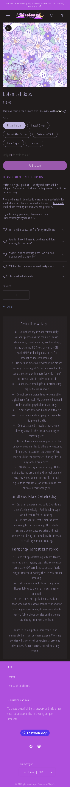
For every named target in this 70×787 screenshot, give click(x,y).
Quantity (7, 286)
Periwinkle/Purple (17, 134)
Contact (11, 677)
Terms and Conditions (18, 686)
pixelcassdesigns (30, 784)
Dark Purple (13, 143)
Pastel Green (38, 125)
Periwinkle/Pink (45, 134)
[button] (8, 15)
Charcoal (34, 143)
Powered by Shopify (46, 784)
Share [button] (10, 307)
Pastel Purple (14, 125)
